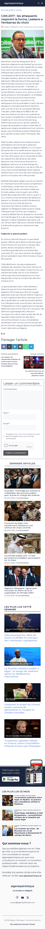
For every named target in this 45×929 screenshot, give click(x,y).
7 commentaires (22, 563)
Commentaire (10, 389)
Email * (6, 423)
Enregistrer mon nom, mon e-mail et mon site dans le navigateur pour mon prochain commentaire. (23, 436)
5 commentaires (22, 498)
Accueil (4, 10)
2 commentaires (22, 530)
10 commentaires (22, 595)
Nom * (6, 413)
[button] (38, 3)
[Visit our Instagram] (22, 898)
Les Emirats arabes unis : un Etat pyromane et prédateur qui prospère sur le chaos (22, 558)
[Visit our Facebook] (17, 898)
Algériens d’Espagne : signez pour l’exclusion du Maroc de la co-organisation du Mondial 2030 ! (20, 590)
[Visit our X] (27, 898)
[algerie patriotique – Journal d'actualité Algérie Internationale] (13, 3)
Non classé (16, 10)
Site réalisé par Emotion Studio (22, 924)
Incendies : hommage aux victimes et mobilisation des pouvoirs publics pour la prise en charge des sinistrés (22, 493)
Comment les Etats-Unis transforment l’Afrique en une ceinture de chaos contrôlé (18, 525)
